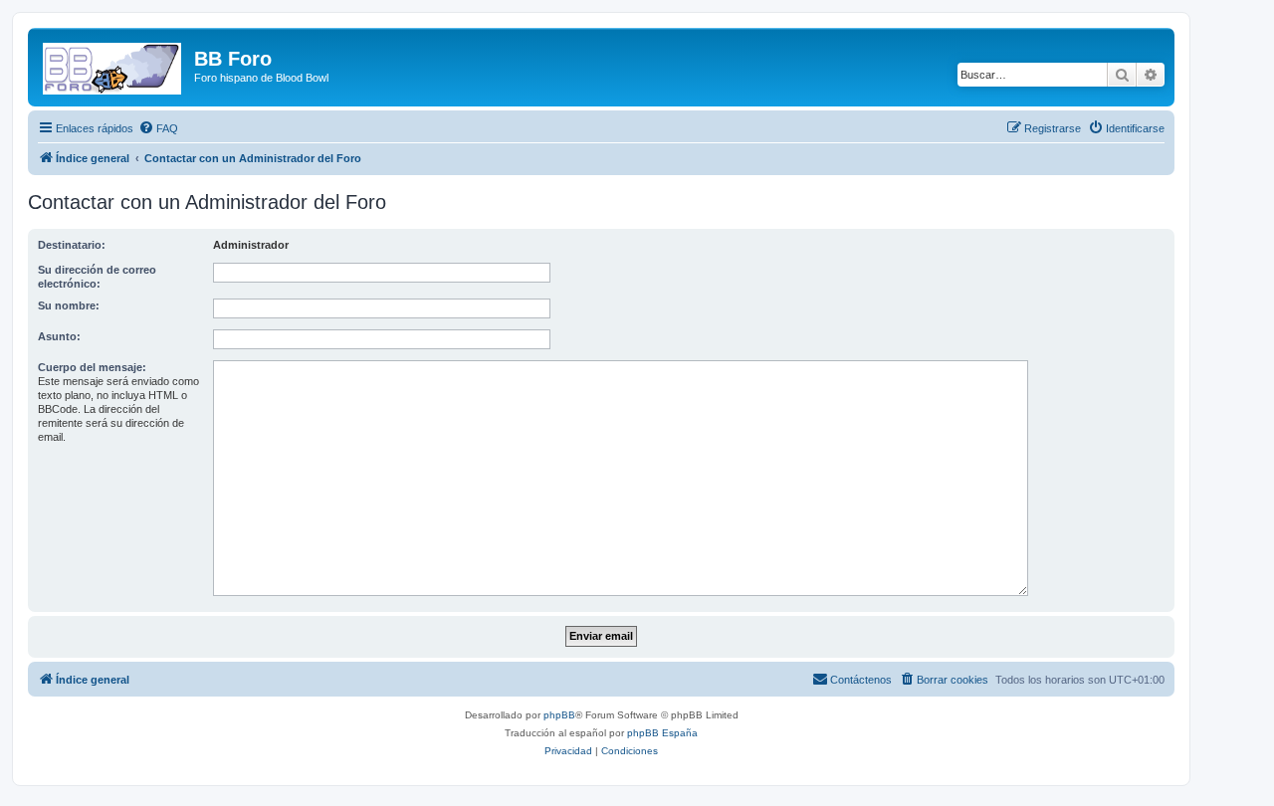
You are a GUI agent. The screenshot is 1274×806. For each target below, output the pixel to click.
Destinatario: (72, 245)
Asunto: (59, 336)
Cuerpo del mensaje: (92, 367)
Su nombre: (69, 305)
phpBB (559, 714)
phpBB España (662, 732)
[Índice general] (113, 65)
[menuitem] (158, 128)
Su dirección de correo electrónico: (97, 277)
